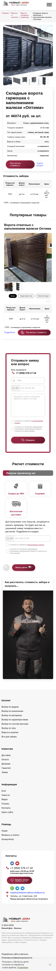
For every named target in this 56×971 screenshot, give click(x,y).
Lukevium (23, 954)
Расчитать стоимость (36, 332)
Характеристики (26, 296)
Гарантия (6, 768)
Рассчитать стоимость (15, 164)
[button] (4, 215)
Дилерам (6, 764)
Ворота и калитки (10, 732)
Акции (4, 831)
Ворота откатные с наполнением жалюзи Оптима (27, 226)
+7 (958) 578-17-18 (26, 373)
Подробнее (22, 967)
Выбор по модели (10, 707)
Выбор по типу (9, 728)
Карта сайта (7, 812)
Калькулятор (8, 839)
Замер (5, 772)
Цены (13, 296)
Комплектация (43, 296)
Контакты (6, 808)
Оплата (5, 759)
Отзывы (5, 804)
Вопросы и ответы (10, 835)
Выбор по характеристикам (15, 720)
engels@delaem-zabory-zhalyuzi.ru (27, 892)
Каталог (6, 700)
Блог (4, 791)
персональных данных (35, 545)
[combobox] (15, 388)
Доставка (6, 755)
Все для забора (9, 737)
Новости (6, 795)
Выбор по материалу (12, 715)
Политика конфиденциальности (17, 958)
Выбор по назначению (12, 711)
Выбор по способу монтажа (15, 724)
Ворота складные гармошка (25, 15)
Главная (5, 13)
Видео (5, 799)
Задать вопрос (39, 164)
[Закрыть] (50, 965)
